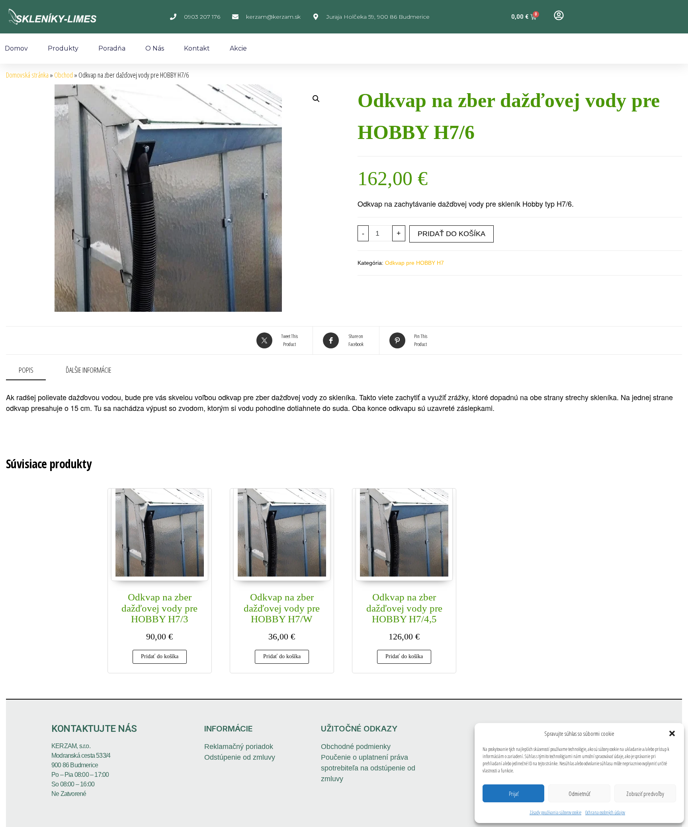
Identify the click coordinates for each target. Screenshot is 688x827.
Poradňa (111, 48)
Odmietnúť (579, 794)
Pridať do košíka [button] (159, 656)
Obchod (63, 75)
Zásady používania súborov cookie (555, 812)
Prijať (513, 794)
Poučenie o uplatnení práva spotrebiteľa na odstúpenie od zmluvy (368, 768)
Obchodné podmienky (356, 747)
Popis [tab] (26, 370)
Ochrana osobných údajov (605, 812)
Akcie (238, 48)
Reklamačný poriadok (238, 747)
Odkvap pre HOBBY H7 (414, 263)
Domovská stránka (27, 75)
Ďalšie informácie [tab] (88, 370)
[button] (672, 733)
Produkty (63, 48)
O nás (154, 48)
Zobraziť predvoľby (645, 794)
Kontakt (197, 48)
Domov (16, 48)
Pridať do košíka (451, 234)
